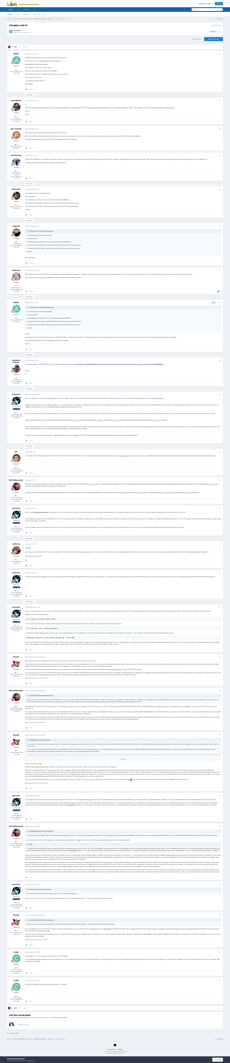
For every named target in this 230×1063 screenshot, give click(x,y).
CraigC (16, 952)
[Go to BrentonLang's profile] (16, 162)
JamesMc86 (16, 100)
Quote (31, 89)
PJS (16, 452)
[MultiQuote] (26, 89)
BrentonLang (16, 155)
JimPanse (16, 544)
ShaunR (16, 657)
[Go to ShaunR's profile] (16, 663)
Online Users (36, 14)
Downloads (27, 9)
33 (17, 171)
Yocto (33, 929)
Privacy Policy (112, 1049)
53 (17, 559)
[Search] (221, 9)
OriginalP (16, 226)
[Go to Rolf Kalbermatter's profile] (16, 486)
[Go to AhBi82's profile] (11, 32)
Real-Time (28, 32)
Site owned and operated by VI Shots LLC (115, 1051)
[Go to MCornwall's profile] (16, 196)
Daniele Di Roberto (16, 361)
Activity (18, 9)
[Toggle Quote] (27, 231)
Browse (11, 9)
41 (17, 286)
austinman (16, 270)
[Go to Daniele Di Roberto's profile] (16, 369)
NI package (71, 805)
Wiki (34, 9)
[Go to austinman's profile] (16, 277)
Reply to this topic (213, 39)
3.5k (17, 412)
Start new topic (196, 39)
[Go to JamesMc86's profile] (16, 107)
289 (17, 116)
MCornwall (16, 189)
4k (17, 495)
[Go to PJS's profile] (16, 458)
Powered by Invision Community (115, 1053)
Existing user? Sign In (206, 3)
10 (17, 205)
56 (17, 144)
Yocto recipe (107, 929)
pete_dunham (16, 129)
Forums (9, 14)
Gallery (17, 14)
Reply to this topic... (24, 1024)
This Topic (214, 9)
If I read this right (123, 456)
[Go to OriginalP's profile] (16, 232)
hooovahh (16, 394)
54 (17, 968)
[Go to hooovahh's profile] (16, 401)
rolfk (45, 740)
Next (15, 47)
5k (17, 672)
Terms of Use (31, 1060)
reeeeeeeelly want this (41, 512)
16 (17, 467)
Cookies (120, 1049)
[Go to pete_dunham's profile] (16, 135)
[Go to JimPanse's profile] (16, 550)
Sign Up (219, 3)
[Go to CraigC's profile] (16, 958)
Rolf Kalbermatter (16, 480)
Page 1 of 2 (26, 47)
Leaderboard (26, 14)
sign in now (48, 1017)
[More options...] (219, 54)
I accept (218, 1059)
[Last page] (19, 47)
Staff (44, 14)
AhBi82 (18, 30)
